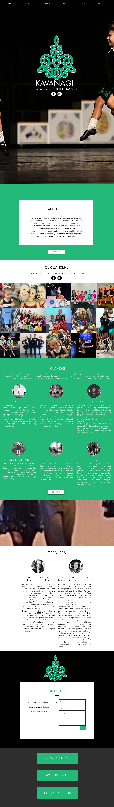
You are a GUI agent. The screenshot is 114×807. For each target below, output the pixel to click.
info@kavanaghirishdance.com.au (42, 707)
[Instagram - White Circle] (59, 94)
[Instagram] (59, 278)
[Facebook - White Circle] (53, 94)
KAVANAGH (56, 83)
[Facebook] (53, 278)
